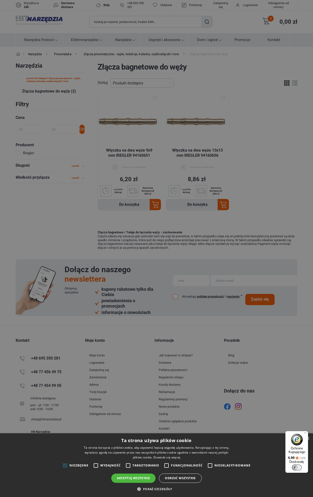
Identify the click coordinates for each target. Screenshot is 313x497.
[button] (156, 489)
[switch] (297, 467)
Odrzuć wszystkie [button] (180, 478)
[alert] (156, 248)
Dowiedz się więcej (166, 457)
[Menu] (305, 434)
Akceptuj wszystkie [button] (133, 478)
